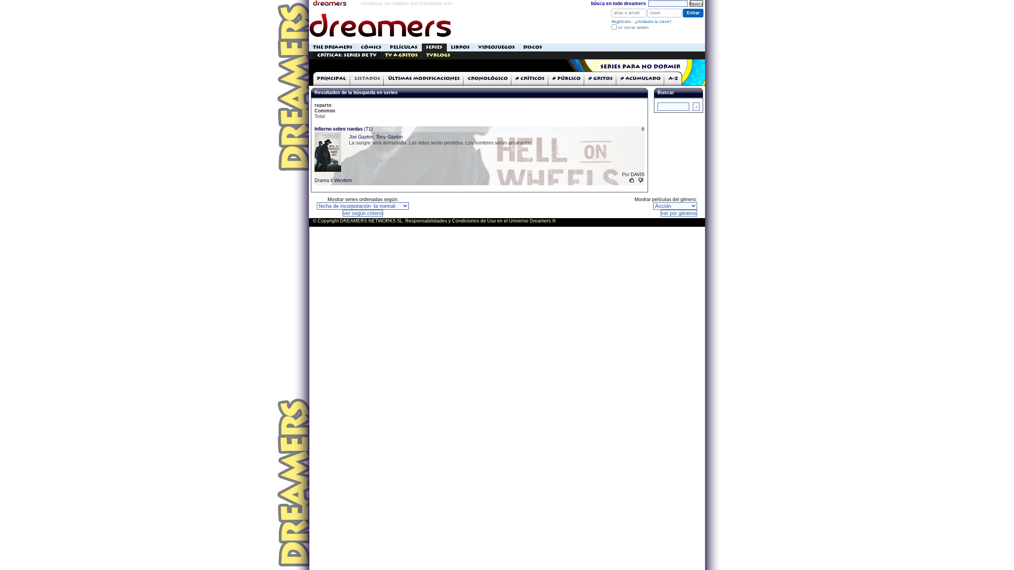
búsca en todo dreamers (618, 3)
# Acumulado (641, 78)
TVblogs (438, 55)
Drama (321, 180)
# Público (567, 78)
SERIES (434, 47)
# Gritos (601, 78)
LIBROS (460, 47)
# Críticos (530, 78)
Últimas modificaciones (424, 78)
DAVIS (637, 174)
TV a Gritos (401, 55)
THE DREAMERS (333, 47)
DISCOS (532, 47)
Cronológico (488, 78)
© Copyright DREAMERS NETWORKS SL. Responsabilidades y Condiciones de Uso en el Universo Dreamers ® (434, 221)
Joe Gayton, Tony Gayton (376, 137)
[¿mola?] (632, 180)
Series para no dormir (640, 67)
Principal (331, 78)
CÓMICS (371, 47)
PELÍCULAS (403, 47)
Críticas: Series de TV (347, 55)
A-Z (673, 78)
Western (343, 180)
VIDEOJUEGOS (496, 47)
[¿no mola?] (641, 180)
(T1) (343, 129)
